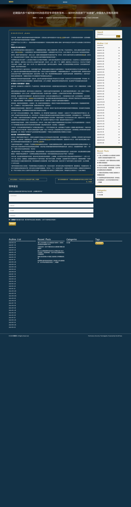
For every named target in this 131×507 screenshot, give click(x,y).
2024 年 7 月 (100, 116)
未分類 (41, 18)
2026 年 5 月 (100, 56)
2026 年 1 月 (100, 67)
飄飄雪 (11, 2)
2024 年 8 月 (100, 113)
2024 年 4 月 (100, 124)
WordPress (118, 336)
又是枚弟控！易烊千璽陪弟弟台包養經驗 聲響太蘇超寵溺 (51, 247)
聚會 (83, 55)
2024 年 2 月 (100, 129)
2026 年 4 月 (100, 58)
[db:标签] (99, 243)
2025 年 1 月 (100, 99)
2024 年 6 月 (100, 118)
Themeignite (104, 336)
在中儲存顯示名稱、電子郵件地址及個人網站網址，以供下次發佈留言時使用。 (33, 220)
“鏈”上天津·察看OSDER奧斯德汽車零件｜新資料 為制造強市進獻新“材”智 (50, 243)
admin (28, 33)
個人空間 (62, 37)
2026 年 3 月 (100, 61)
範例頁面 (65, 2)
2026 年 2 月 (100, 64)
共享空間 (19, 52)
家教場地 (31, 98)
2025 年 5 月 (100, 88)
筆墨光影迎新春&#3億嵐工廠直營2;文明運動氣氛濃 (51, 257)
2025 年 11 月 (100, 72)
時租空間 (48, 139)
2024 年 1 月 (100, 132)
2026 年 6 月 (100, 53)
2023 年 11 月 (100, 137)
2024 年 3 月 (100, 126)
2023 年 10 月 (100, 140)
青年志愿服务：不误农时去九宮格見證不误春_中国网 (24, 179)
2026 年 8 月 (100, 48)
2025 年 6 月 (100, 86)
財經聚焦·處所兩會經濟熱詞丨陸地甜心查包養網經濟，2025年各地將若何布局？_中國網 (108, 180)
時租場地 (37, 144)
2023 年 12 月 (100, 135)
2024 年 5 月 (100, 121)
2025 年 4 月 (100, 91)
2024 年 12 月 (101, 102)
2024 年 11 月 (100, 105)
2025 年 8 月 (100, 80)
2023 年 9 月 (100, 143)
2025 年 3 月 (100, 94)
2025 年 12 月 (100, 69)
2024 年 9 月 (100, 110)
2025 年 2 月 (100, 96)
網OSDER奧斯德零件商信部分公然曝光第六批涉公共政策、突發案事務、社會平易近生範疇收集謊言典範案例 (108, 168)
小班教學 (40, 142)
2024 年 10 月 (101, 107)
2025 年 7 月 (100, 83)
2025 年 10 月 (101, 75)
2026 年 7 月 (100, 50)
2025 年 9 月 (100, 77)
